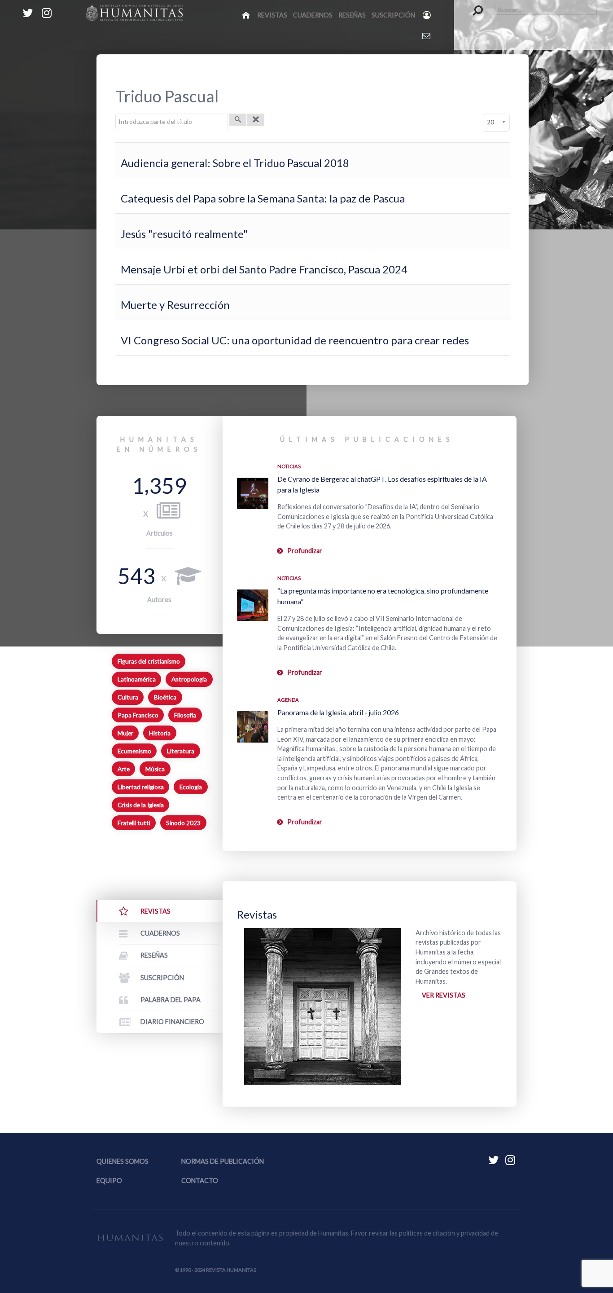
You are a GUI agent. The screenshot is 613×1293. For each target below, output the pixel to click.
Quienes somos (122, 1161)
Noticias (289, 466)
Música (155, 769)
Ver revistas (443, 995)
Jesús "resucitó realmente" (184, 233)
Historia (160, 733)
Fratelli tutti (134, 823)
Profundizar (304, 550)
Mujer (125, 733)
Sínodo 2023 (183, 823)
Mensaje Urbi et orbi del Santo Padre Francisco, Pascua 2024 (264, 269)
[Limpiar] (255, 120)
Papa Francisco (138, 715)
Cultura (128, 697)
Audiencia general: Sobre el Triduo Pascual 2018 (235, 162)
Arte (124, 769)
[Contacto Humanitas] (427, 35)
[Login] (427, 15)
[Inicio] (246, 15)
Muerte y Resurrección (175, 304)
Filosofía (185, 715)
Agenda (288, 700)
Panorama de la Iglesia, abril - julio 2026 (338, 712)
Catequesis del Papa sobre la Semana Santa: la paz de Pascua (263, 198)
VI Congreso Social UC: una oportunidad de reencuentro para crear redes (295, 340)
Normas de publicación (222, 1161)
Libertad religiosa (141, 787)
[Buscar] (237, 120)
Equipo (109, 1180)
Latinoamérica (137, 679)
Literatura (180, 751)
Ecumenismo (134, 751)
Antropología (189, 679)
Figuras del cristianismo (149, 661)
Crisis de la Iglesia (141, 805)
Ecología (191, 787)
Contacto (199, 1180)
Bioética (165, 697)
